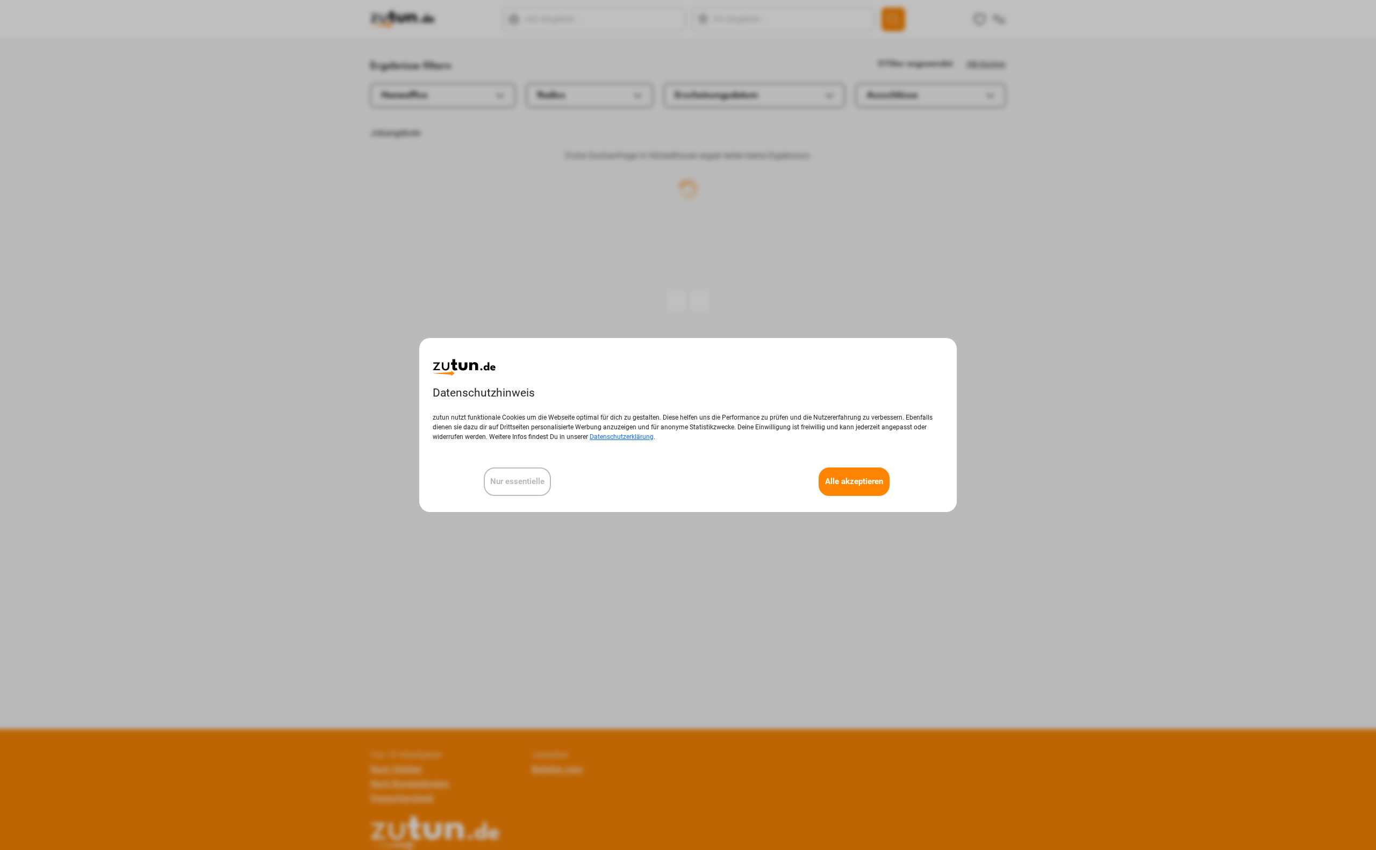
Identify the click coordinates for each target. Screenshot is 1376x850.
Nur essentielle (517, 481)
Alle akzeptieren (854, 481)
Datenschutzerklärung (622, 437)
